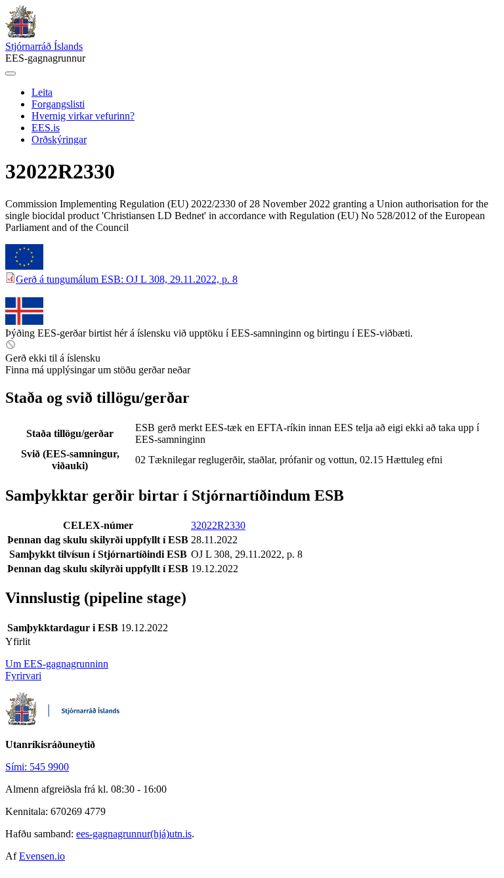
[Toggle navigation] (10, 73)
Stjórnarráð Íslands (44, 46)
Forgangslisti (58, 104)
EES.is (46, 127)
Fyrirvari (23, 675)
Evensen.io (42, 856)
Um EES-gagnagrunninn (56, 663)
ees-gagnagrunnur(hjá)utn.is (134, 833)
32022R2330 (218, 525)
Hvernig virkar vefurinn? (83, 115)
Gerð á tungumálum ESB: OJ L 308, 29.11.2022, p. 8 (127, 279)
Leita (42, 92)
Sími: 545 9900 (37, 766)
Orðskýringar (59, 139)
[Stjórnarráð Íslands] (20, 34)
